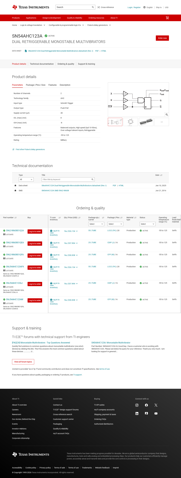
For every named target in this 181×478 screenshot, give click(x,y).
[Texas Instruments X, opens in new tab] (156, 406)
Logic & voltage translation (31, 25)
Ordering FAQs (100, 419)
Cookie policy (30, 468)
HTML (103, 51)
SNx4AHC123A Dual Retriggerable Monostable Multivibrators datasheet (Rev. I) (60, 51)
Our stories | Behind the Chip (23, 419)
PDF (97, 51)
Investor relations (19, 429)
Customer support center (63, 419)
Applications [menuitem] (31, 18)
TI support (77, 375)
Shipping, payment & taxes (105, 414)
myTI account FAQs (61, 433)
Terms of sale (59, 468)
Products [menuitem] (16, 18)
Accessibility (17, 468)
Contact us (57, 405)
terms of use (104, 369)
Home (14, 25)
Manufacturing (18, 433)
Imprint (116, 468)
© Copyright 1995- (21, 472)
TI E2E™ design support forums (66, 410)
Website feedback (102, 468)
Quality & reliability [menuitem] (74, 18)
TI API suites (99, 405)
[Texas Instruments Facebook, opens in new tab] (146, 406)
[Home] (30, 7)
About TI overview (19, 405)
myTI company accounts (104, 410)
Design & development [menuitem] (52, 18)
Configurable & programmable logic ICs (65, 25)
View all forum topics (23, 362)
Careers (15, 410)
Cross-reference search (62, 414)
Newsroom (16, 414)
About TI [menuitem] (114, 18)
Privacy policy (45, 468)
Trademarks (87, 468)
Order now (162, 38)
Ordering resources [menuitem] (96, 18)
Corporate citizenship (21, 438)
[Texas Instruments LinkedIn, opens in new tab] (136, 414)
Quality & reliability (60, 429)
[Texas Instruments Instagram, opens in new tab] (136, 406)
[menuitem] (167, 18)
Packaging (57, 424)
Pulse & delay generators (97, 25)
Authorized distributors (103, 424)
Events (15, 424)
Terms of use (73, 468)
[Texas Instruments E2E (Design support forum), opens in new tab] (146, 414)
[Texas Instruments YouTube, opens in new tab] (156, 414)
